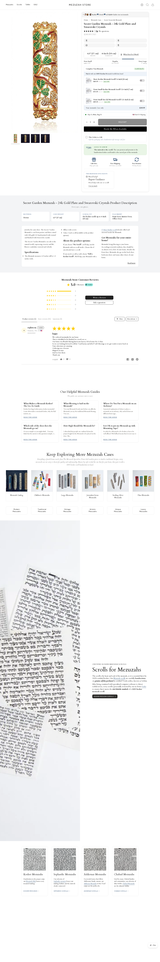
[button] (9, 5)
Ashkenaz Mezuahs (90, 884)
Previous (11, 72)
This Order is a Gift (95, 137)
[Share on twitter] (132, 359)
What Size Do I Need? (131, 54)
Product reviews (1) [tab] (29, 319)
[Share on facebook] (127, 359)
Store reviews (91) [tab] (44, 319)
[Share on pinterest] (137, 359)
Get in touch (92, 186)
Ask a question (99, 302)
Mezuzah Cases (96, 20)
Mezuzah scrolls (119, 678)
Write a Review (99, 297)
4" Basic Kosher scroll (109, 230)
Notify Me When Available (115, 129)
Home (86, 20)
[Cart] (152, 5)
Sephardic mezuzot (60, 881)
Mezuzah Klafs (31, 881)
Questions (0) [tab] (57, 319)
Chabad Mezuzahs (129, 884)
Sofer (144, 686)
